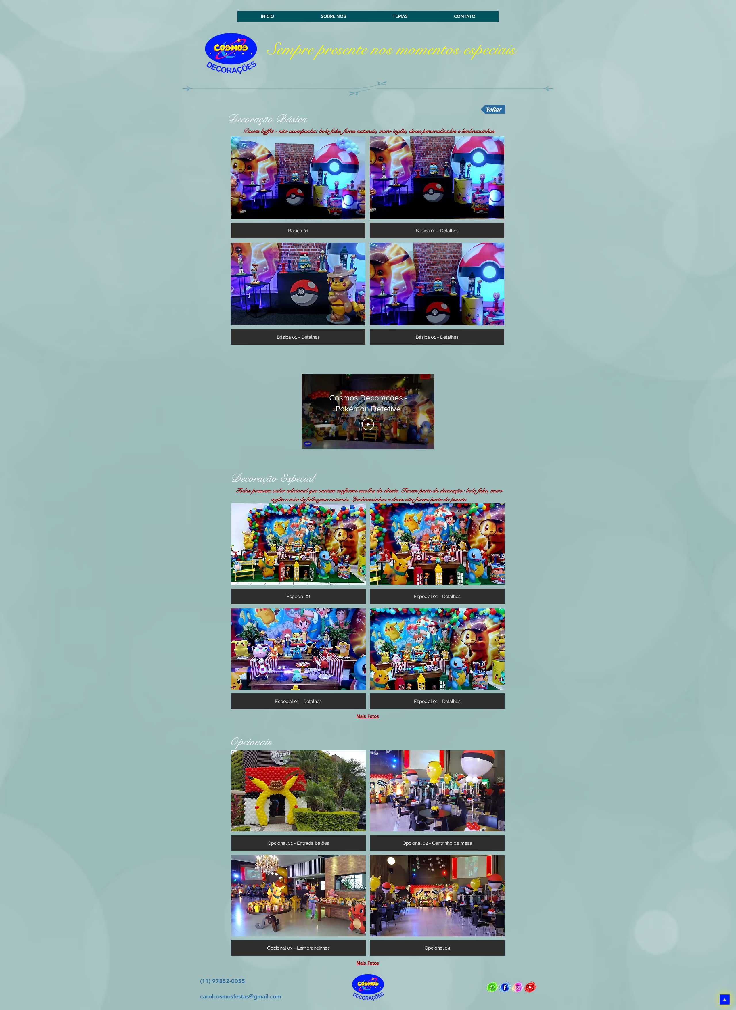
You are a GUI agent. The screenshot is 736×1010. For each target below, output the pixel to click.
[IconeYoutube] (530, 987)
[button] (298, 187)
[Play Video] (368, 424)
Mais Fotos (367, 716)
